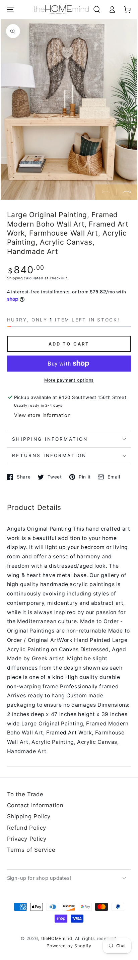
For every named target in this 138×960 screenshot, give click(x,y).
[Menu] (10, 10)
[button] (96, 10)
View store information (42, 415)
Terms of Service (31, 849)
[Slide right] (126, 192)
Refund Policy (26, 827)
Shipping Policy (29, 816)
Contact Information (35, 805)
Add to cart (69, 344)
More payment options (69, 380)
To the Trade (25, 794)
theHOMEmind (56, 938)
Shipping (15, 278)
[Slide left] (105, 192)
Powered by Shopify (69, 945)
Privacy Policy (27, 838)
